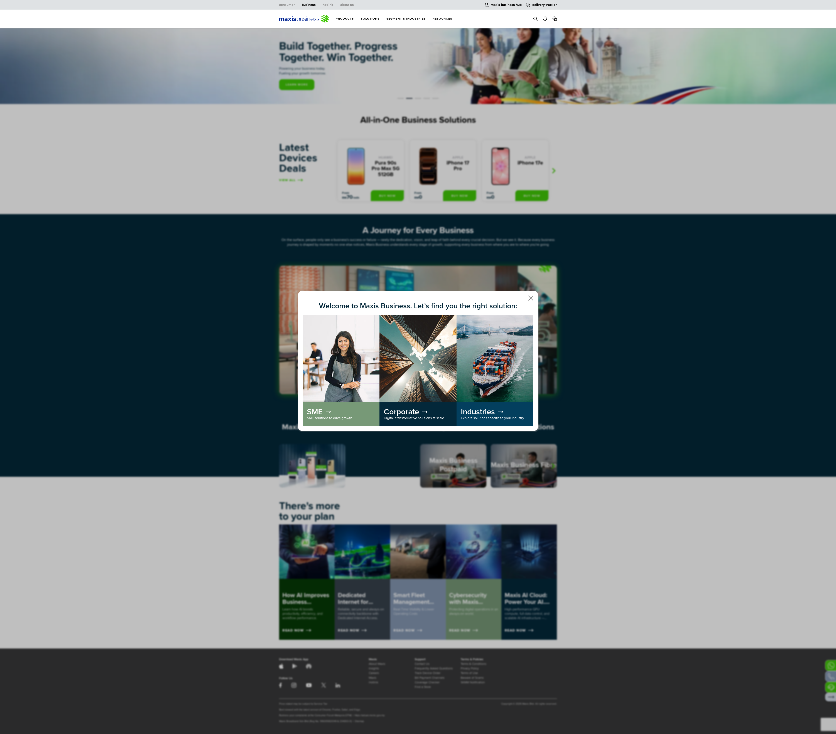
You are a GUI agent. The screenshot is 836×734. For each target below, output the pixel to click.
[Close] (530, 298)
